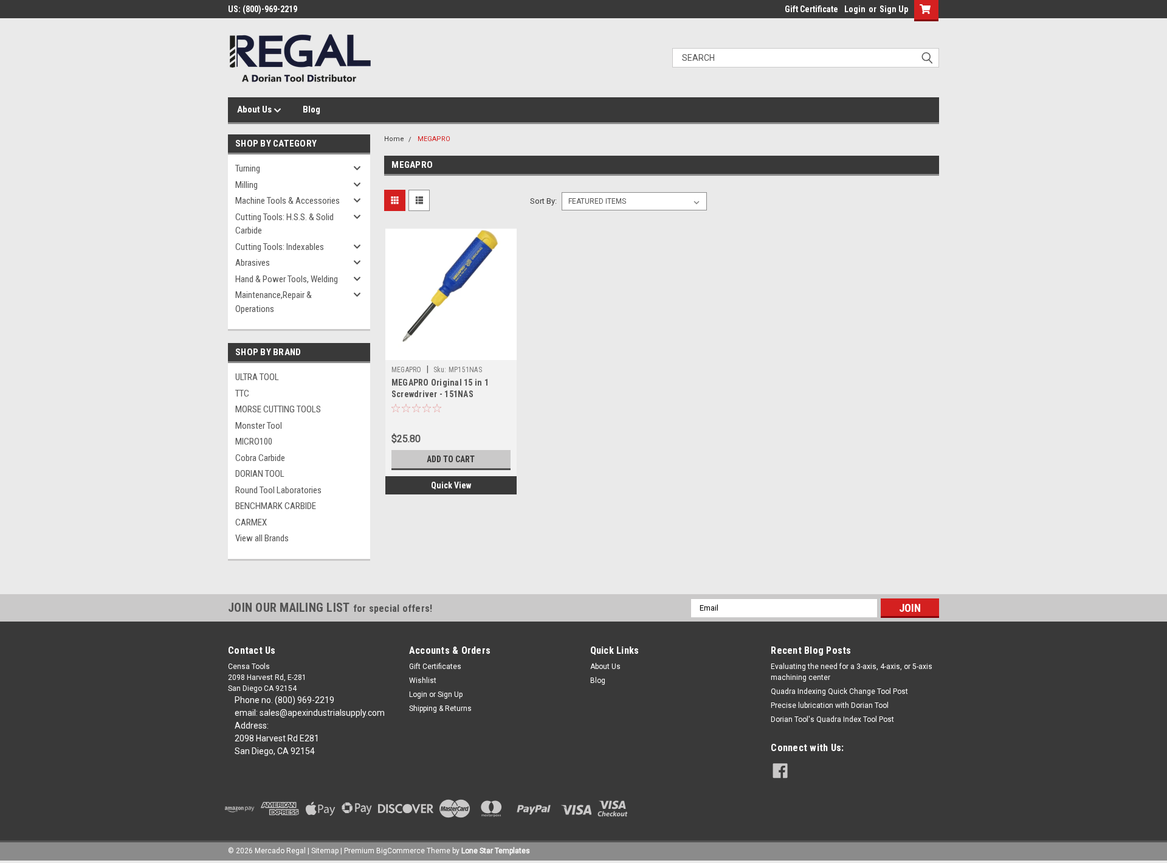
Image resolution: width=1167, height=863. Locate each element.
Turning (247, 168)
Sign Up (894, 9)
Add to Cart (451, 459)
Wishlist (422, 680)
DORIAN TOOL (259, 473)
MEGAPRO (434, 139)
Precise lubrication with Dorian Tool (830, 705)
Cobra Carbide (260, 457)
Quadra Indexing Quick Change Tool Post (839, 691)
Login (855, 9)
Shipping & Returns (440, 708)
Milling (246, 184)
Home (394, 139)
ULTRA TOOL (257, 377)
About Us (255, 109)
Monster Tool (258, 425)
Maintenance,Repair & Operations (273, 301)
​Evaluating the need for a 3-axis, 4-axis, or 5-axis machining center (851, 672)
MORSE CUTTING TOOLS (278, 409)
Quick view (451, 485)
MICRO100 (253, 441)
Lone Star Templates (495, 851)
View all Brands (262, 538)
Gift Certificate (811, 9)
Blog (311, 109)
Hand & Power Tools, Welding (286, 279)
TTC (242, 393)
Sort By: (543, 201)
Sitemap (325, 851)
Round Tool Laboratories (278, 490)
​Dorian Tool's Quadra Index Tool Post (832, 719)
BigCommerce (400, 851)
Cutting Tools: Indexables (279, 246)
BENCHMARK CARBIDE (275, 506)
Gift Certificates (435, 666)
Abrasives (252, 262)
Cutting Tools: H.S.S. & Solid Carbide (284, 224)
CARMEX (251, 522)
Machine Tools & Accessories (287, 200)
